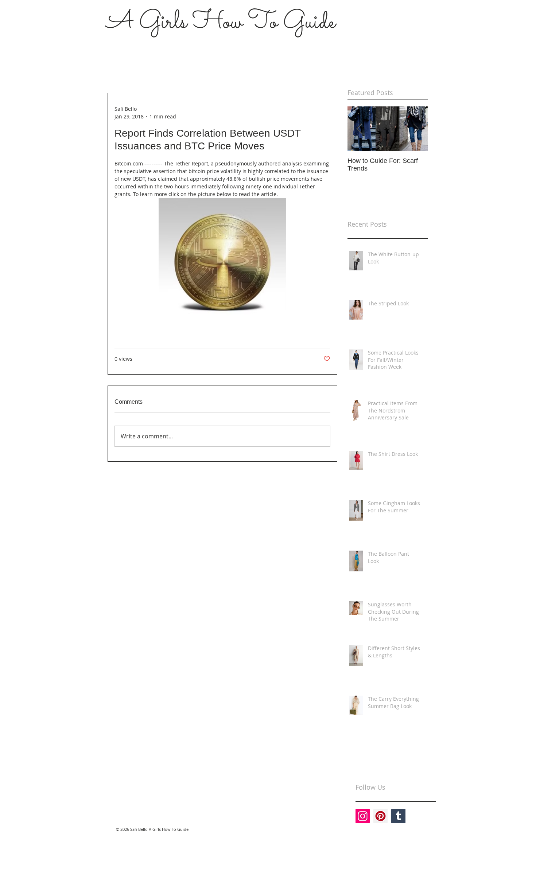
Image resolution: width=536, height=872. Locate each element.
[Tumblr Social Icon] (398, 816)
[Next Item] (416, 128)
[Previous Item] (359, 128)
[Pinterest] (380, 816)
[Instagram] (363, 816)
